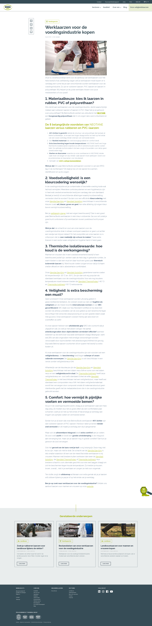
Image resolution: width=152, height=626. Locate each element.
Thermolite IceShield (56, 284)
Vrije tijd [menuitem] (71, 597)
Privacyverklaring (47, 622)
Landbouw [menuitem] (71, 590)
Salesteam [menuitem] (36, 594)
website (90, 486)
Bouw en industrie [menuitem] (73, 594)
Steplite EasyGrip (57, 201)
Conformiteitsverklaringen (37, 622)
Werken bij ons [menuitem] (37, 601)
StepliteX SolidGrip (74, 201)
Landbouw (23, 541)
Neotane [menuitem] (36, 596)
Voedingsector (66, 541)
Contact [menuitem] (18, 597)
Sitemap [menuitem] (18, 599)
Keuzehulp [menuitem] (54, 590)
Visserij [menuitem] (70, 596)
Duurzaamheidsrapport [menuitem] (39, 604)
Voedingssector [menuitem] (72, 592)
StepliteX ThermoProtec (88, 281)
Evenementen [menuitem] (37, 599)
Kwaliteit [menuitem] (36, 590)
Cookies (17, 622)
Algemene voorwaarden (25, 622)
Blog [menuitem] (35, 606)
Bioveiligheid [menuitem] (37, 602)
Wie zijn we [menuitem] (36, 592)
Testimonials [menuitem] (37, 597)
